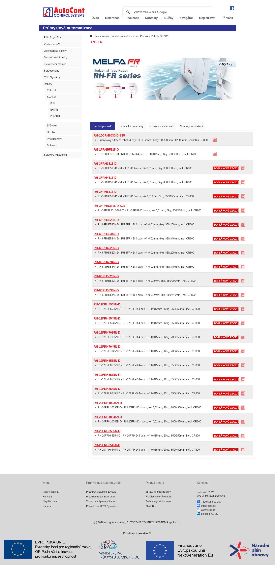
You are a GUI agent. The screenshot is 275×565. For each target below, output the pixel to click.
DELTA (51, 132)
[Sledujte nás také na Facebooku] (232, 9)
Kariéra (47, 506)
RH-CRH (55, 116)
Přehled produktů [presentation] (102, 126)
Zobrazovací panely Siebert (101, 501)
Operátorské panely (55, 50)
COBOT (51, 90)
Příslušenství (54, 138)
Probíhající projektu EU (137, 533)
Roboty (48, 83)
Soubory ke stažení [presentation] (191, 126)
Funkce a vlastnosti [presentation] (161, 126)
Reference (112, 18)
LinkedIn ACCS (209, 514)
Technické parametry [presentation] (131, 126)
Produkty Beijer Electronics (101, 496)
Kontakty (47, 496)
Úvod (95, 18)
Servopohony (51, 70)
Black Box (151, 506)
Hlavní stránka (102, 36)
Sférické (52, 125)
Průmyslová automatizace (125, 36)
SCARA (51, 96)
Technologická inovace (158, 501)
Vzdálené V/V (52, 44)
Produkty (145, 36)
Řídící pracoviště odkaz (158, 496)
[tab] (102, 126)
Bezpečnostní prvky (55, 57)
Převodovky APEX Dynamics (101, 506)
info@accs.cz (208, 505)
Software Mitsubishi (55, 154)
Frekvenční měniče (55, 64)
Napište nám (50, 501)
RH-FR (54, 109)
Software (52, 145)
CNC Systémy (52, 77)
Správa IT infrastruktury (158, 491)
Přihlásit (227, 18)
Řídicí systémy (53, 37)
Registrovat (207, 18)
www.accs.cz (207, 509)
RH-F (53, 103)
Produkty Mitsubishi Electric (101, 491)
